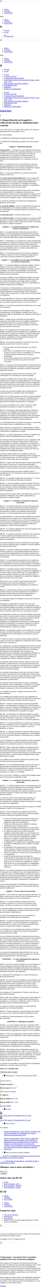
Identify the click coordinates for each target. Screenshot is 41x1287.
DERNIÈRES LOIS (10, 85)
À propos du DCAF (10, 76)
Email (2, 1171)
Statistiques (7, 87)
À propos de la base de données (14, 78)
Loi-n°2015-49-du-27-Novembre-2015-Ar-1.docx (15, 1115)
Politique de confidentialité (12, 89)
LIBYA (6, 9)
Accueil (6, 74)
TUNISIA (7, 11)
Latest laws (5, 110)
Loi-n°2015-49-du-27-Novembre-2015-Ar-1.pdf (15, 1120)
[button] (20, 16)
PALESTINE (8, 13)
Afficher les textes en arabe (9, 1072)
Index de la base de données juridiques (16, 83)
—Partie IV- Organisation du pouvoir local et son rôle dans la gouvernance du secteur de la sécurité (20, 1157)
